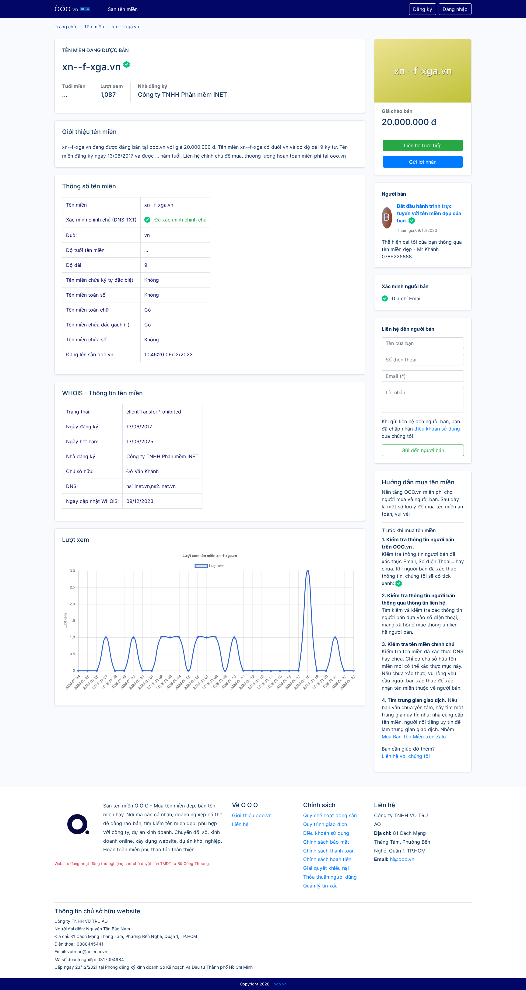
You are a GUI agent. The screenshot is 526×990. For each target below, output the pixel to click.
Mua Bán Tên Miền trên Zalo (414, 737)
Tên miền (94, 27)
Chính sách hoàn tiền (327, 859)
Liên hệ (240, 824)
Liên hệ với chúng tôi (406, 756)
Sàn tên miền (123, 9)
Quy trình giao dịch (325, 824)
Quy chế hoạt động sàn (330, 815)
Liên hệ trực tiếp (423, 145)
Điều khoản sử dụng (326, 833)
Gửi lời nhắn (423, 162)
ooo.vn (280, 984)
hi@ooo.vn (402, 859)
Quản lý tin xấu (320, 886)
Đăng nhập (455, 9)
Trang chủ (65, 27)
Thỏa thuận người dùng (330, 877)
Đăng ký (422, 9)
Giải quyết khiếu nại (326, 868)
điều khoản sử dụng (437, 429)
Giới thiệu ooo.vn (252, 815)
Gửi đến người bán (423, 450)
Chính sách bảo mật (326, 842)
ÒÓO (71, 9)
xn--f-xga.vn (125, 27)
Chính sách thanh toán (329, 851)
